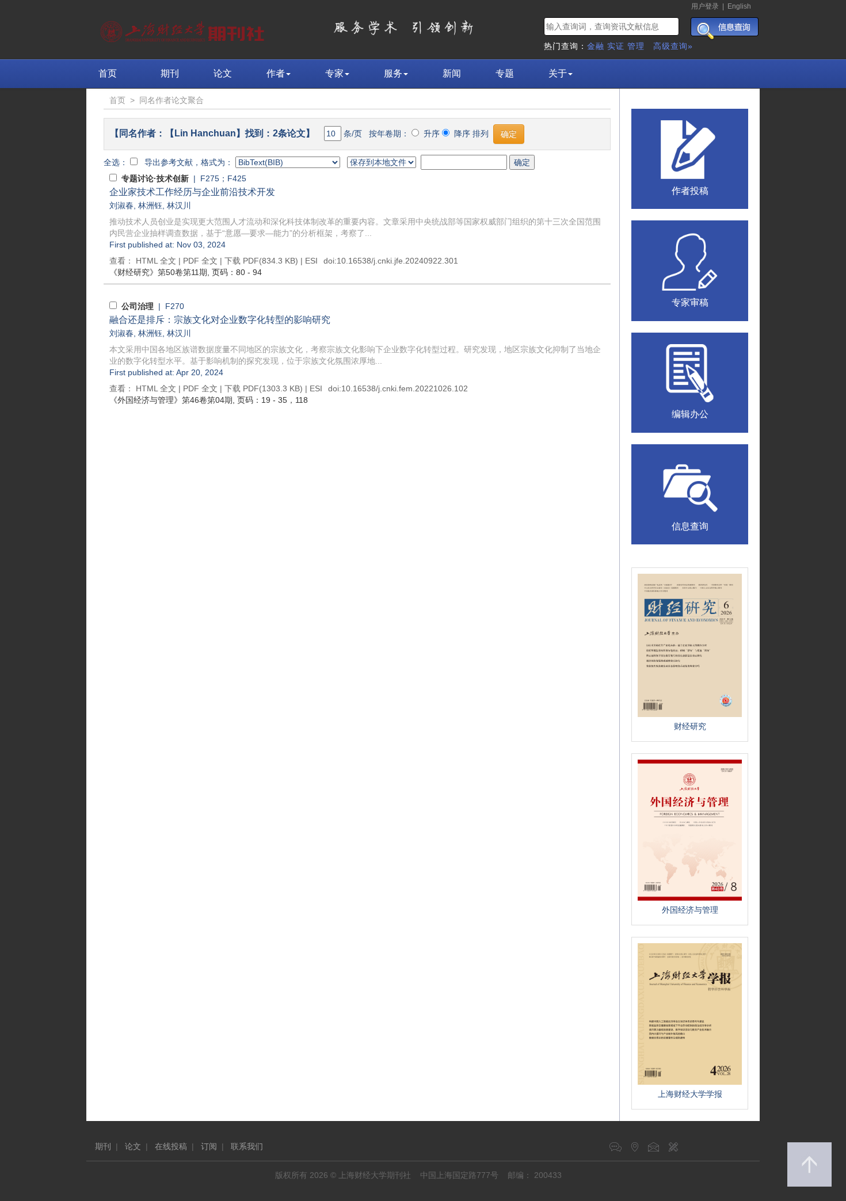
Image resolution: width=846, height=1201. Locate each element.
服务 (393, 73)
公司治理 (137, 306)
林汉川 (179, 205)
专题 (505, 73)
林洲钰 (150, 205)
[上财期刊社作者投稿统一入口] (690, 148)
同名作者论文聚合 (171, 100)
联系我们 (247, 1146)
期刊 (170, 73)
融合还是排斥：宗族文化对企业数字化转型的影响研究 (219, 320)
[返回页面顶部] (809, 1164)
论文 (223, 73)
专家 (334, 73)
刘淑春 (121, 205)
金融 (595, 46)
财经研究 (690, 726)
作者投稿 (690, 191)
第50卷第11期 (158, 272)
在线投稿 (171, 1146)
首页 (107, 73)
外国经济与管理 (690, 909)
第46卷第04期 (171, 400)
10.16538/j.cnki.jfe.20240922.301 (397, 260)
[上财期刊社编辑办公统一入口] (690, 372)
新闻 (452, 73)
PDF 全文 (200, 260)
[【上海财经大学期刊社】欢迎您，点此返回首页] (184, 28)
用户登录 (705, 6)
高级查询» (673, 46)
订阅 (209, 1146)
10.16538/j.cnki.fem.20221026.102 (404, 388)
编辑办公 (690, 414)
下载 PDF (241, 260)
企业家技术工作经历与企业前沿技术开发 (192, 192)
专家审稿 (690, 302)
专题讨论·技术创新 (155, 178)
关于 (557, 73)
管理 (636, 46)
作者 (275, 73)
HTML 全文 (156, 260)
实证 (615, 46)
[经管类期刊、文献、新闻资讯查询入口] (690, 484)
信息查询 (690, 526)
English (739, 6)
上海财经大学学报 (690, 1094)
